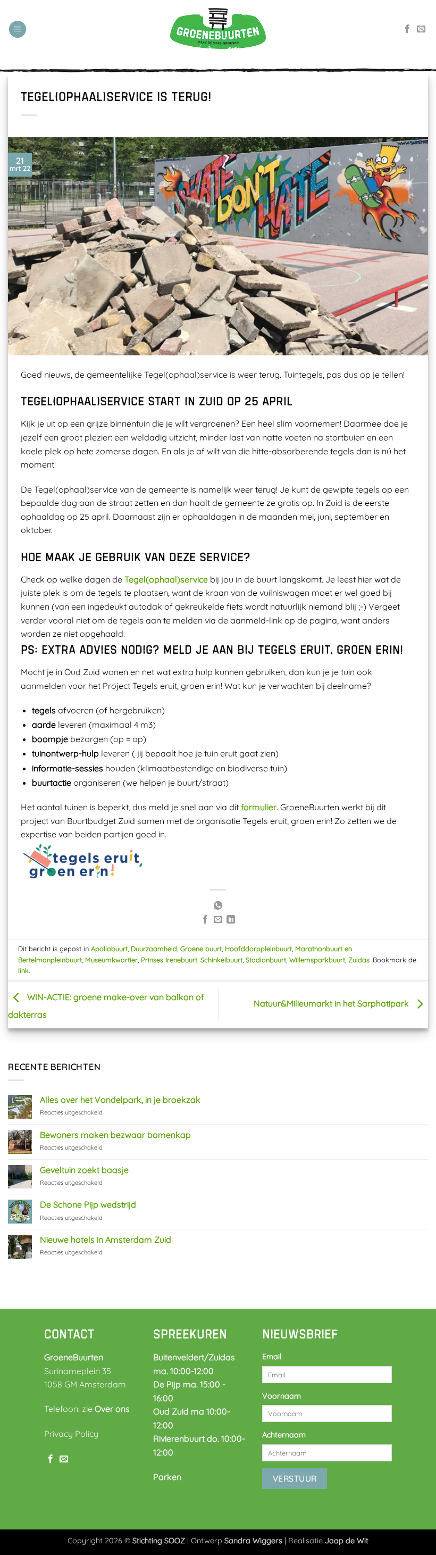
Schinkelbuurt (221, 959)
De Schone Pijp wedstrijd (88, 1205)
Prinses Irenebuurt (169, 959)
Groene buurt (201, 948)
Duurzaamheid (154, 948)
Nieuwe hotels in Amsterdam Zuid (105, 1240)
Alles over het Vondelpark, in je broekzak (120, 1100)
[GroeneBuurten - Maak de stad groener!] (218, 29)
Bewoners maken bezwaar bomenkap (115, 1135)
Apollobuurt (109, 948)
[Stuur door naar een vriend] (218, 920)
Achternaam (284, 1435)
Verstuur (295, 1478)
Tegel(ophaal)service (166, 579)
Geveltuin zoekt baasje (84, 1170)
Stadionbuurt (266, 959)
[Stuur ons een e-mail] (421, 29)
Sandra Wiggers (253, 1540)
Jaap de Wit (346, 1540)
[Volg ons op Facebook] (407, 29)
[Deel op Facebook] (204, 920)
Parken (167, 1476)
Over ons (112, 1408)
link (23, 970)
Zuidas (359, 959)
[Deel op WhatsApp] (217, 906)
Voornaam (281, 1396)
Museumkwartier (111, 959)
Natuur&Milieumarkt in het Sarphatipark (332, 1004)
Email (271, 1356)
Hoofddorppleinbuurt (258, 948)
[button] (17, 29)
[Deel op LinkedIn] (231, 920)
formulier (258, 807)
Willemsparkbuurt (317, 959)
